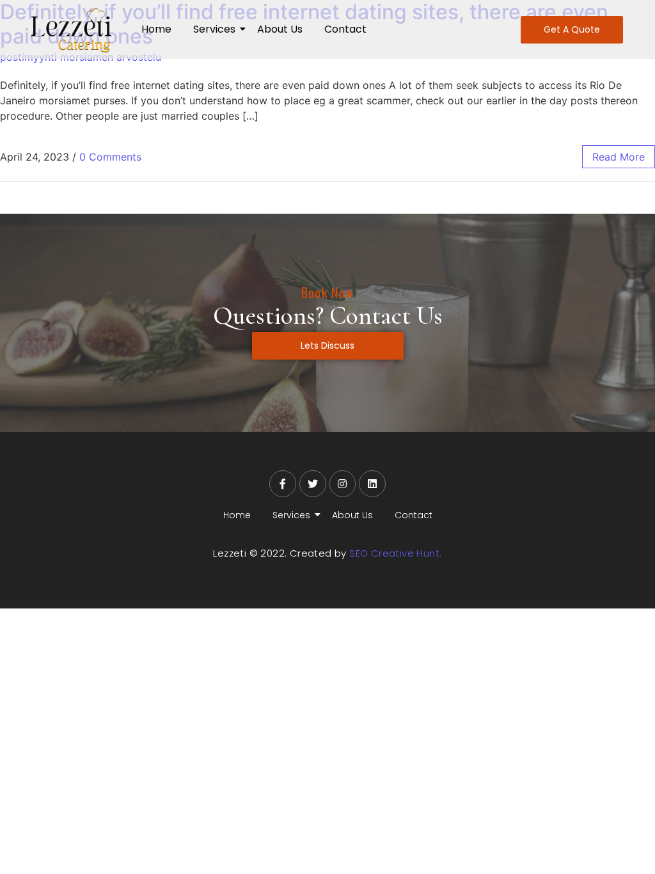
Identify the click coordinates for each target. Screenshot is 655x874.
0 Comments (110, 156)
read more (618, 156)
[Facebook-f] (282, 483)
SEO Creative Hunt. (395, 553)
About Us (280, 29)
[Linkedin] (372, 483)
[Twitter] (312, 483)
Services (214, 29)
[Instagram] (342, 483)
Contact (345, 29)
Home (156, 29)
